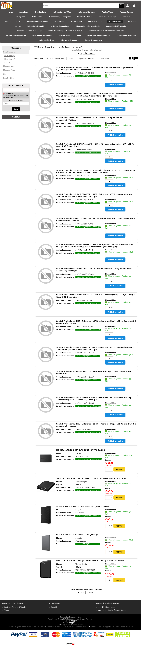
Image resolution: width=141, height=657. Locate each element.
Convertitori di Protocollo (116, 26)
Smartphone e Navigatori (42, 36)
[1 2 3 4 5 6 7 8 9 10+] (109, 81)
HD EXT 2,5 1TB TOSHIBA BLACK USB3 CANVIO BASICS (80, 450)
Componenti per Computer (60, 17)
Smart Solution (41, 12)
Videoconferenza (126, 12)
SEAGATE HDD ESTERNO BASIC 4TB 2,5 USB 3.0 (77, 535)
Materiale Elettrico (46, 40)
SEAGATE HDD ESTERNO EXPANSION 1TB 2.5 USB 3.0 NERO (82, 506)
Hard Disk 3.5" (9, 59)
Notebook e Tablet (84, 17)
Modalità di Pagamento (106, 607)
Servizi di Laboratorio (93, 40)
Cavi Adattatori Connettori (15, 36)
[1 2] (109, 105)
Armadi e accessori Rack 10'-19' (29, 31)
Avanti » (92, 53)
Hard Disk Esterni (9, 52)
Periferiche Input (95, 21)
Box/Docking (8, 78)
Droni (78, 36)
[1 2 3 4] (109, 255)
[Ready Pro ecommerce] (70, 644)
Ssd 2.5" (7, 62)
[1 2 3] (109, 358)
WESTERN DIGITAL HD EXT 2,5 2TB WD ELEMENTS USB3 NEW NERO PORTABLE (91, 561)
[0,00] (136, 5)
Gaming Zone (64, 36)
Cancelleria (23, 12)
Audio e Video (107, 12)
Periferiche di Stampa (107, 17)
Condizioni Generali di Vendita (15, 607)
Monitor (18, 26)
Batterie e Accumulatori (60, 26)
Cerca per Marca (16, 101)
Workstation (59, 21)
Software (126, 17)
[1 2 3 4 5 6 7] (109, 205)
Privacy (6, 610)
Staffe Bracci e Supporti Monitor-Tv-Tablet (65, 31)
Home (10, 12)
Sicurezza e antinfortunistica (98, 36)
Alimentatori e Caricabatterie (88, 26)
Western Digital (81, 482)
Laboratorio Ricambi (35, 26)
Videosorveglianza (18, 17)
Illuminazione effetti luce (126, 36)
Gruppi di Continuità (12, 21)
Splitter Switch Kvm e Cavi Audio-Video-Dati (106, 31)
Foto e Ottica (37, 17)
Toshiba (78, 453)
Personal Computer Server (37, 21)
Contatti (54, 607)
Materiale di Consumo (86, 12)
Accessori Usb (76, 21)
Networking (132, 21)
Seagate (78, 510)
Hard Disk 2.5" (9, 56)
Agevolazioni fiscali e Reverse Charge (112, 610)
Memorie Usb (8, 66)
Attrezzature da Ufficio (62, 12)
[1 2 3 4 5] (109, 552)
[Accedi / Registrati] (129, 5)
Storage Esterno (114, 21)
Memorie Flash (9, 70)
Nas (4, 74)
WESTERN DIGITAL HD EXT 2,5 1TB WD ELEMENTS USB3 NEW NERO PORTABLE (91, 478)
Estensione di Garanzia (69, 40)
